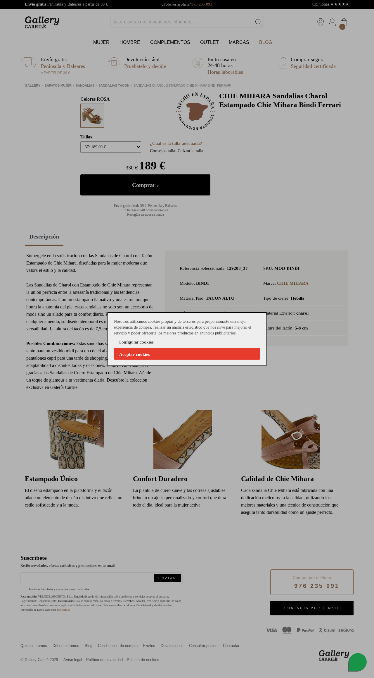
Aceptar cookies (134, 354)
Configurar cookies (136, 342)
